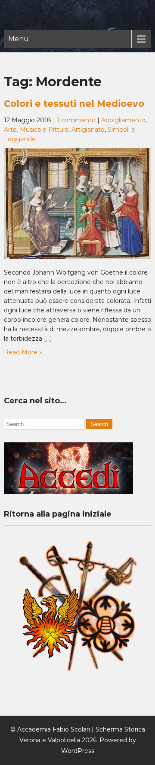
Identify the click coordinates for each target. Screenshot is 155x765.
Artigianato (88, 129)
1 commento (76, 120)
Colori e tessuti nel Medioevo (74, 103)
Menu (18, 39)
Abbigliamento (123, 120)
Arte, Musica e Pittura (36, 129)
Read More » (23, 352)
